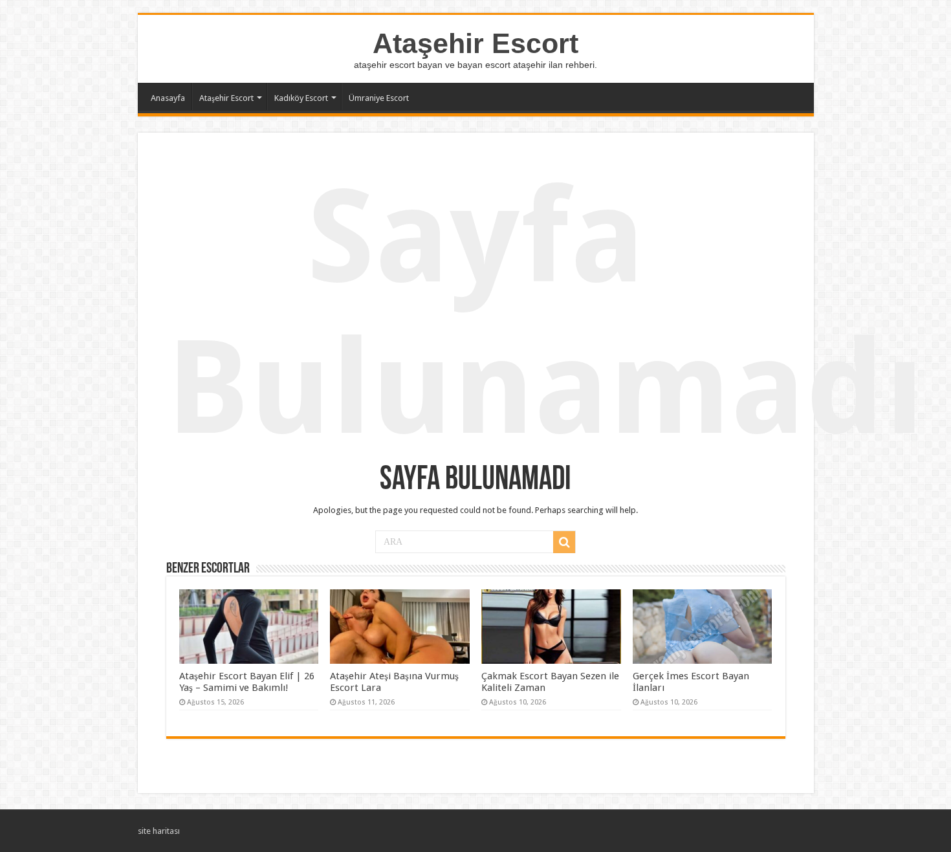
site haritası (159, 831)
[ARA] (564, 542)
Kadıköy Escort (301, 98)
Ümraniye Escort (379, 98)
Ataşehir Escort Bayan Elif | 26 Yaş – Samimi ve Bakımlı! (246, 682)
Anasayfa (168, 98)
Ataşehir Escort (475, 43)
